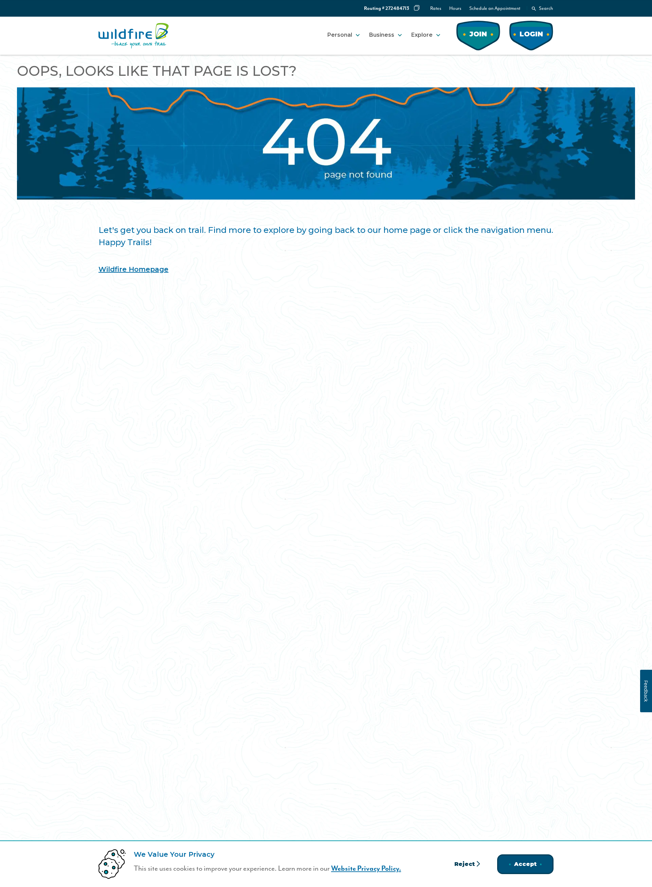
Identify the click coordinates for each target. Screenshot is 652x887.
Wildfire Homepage (133, 269)
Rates (435, 8)
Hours (455, 8)
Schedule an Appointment (494, 8)
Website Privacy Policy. (366, 869)
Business (381, 35)
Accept (525, 864)
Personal (339, 35)
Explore (422, 35)
